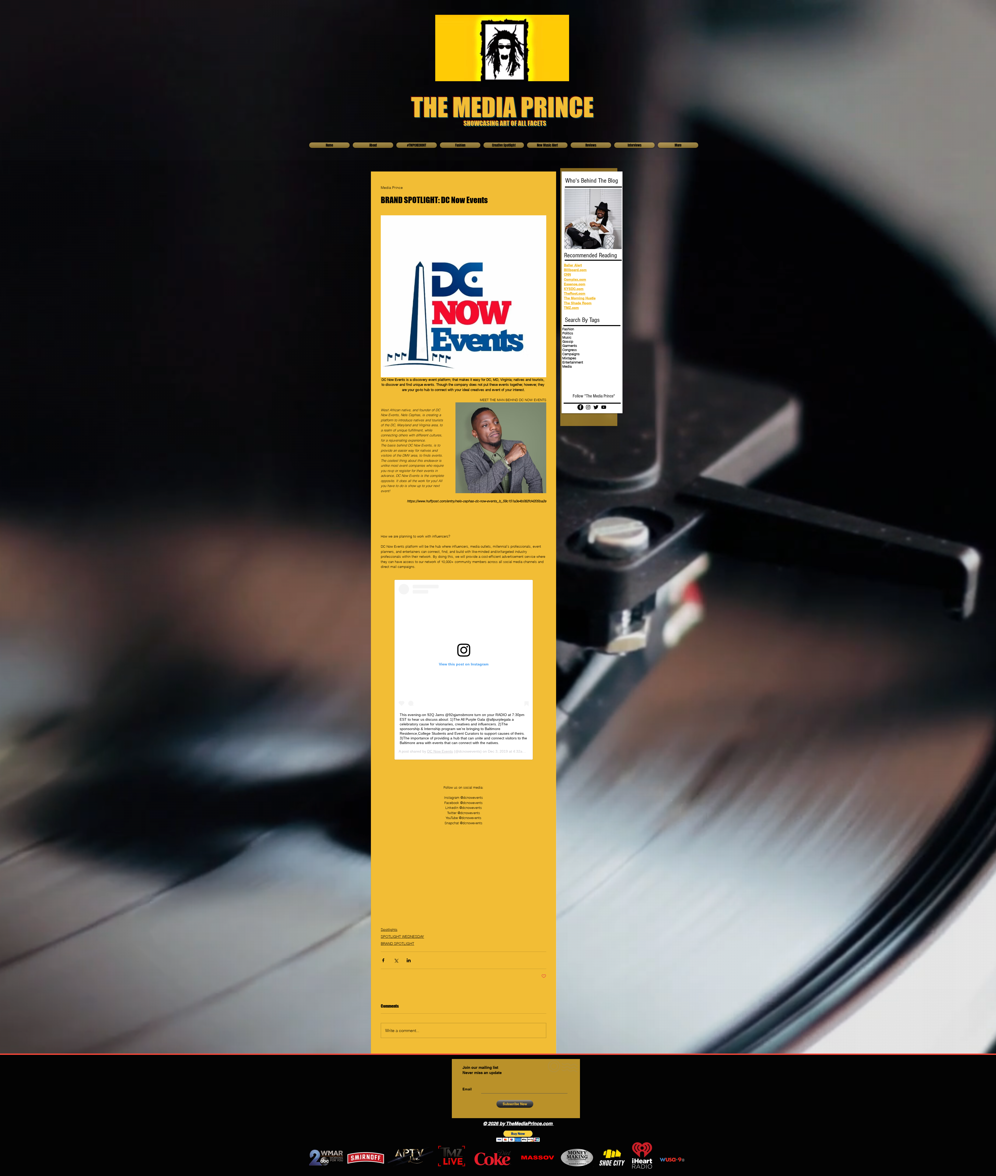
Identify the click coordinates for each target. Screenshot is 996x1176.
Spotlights (389, 929)
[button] (518, 1136)
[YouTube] (604, 407)
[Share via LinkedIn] (408, 960)
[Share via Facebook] (383, 960)
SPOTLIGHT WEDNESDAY (402, 936)
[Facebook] (580, 407)
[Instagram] (588, 407)
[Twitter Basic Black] (596, 407)
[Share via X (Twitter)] (395, 960)
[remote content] (463, 670)
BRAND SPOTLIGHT (397, 943)
